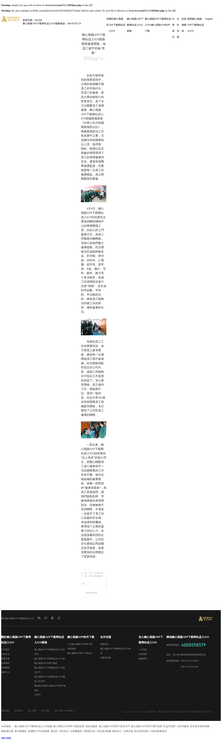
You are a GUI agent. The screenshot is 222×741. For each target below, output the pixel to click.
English (209, 19)
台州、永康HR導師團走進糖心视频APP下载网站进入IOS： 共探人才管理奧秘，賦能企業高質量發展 (97, 573)
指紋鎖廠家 (91, 726)
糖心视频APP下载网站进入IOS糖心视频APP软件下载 (158, 20)
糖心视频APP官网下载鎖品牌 (68, 726)
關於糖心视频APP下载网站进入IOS (117, 20)
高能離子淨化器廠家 (39, 731)
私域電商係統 (141, 731)
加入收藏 (32, 711)
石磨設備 (128, 731)
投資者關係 (184, 20)
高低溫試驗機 (104, 731)
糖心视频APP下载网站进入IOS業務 (135, 20)
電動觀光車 (89, 731)
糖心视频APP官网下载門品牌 (146, 726)
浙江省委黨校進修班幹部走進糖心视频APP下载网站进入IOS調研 (97, 576)
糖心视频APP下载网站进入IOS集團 (33, 726)
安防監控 (64, 731)
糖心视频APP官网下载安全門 (114, 726)
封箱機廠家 (76, 731)
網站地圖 (5, 711)
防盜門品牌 (169, 726)
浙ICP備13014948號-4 (64, 711)
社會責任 (173, 20)
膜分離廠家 (20, 731)
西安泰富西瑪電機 (199, 726)
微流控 (54, 731)
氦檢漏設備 (7, 731)
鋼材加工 (117, 731)
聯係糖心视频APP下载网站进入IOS (195, 20)
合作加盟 (178, 20)
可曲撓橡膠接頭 (158, 731)
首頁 (107, 20)
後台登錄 (45, 711)
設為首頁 (18, 711)
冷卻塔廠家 (183, 726)
